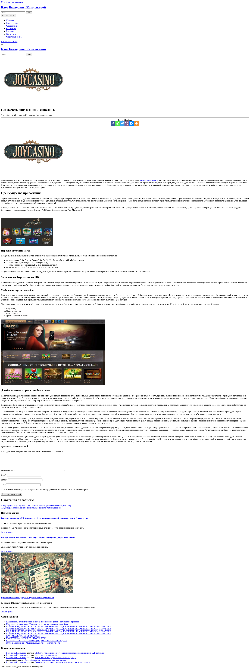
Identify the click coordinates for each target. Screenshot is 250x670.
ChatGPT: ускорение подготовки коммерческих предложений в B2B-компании (70, 653)
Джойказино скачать (148, 180)
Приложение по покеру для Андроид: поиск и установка (27, 598)
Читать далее (6, 532)
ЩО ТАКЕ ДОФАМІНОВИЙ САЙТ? (23, 636)
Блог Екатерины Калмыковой (23, 7)
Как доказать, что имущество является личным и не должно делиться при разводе (42, 622)
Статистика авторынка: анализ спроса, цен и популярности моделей (36, 640)
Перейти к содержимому (12, 2)
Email (4, 480)
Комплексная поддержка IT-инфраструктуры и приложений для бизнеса (38, 624)
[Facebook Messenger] (131, 123)
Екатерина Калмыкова (16, 653)
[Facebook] (113, 123)
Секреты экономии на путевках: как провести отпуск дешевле (62, 662)
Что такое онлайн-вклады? (46, 655)
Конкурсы (11, 34)
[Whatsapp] (117, 123)
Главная (10, 20)
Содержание (12, 25)
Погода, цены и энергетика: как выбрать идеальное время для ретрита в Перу (38, 537)
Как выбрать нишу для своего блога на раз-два (55, 657)
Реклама (10, 31)
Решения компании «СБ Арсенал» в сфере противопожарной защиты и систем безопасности (44, 518)
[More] (136, 123)
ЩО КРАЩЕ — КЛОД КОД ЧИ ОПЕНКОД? (26, 638)
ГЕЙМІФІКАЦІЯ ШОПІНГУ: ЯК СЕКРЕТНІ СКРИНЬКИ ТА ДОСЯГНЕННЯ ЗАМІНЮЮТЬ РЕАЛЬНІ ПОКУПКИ (58, 626)
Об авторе (11, 28)
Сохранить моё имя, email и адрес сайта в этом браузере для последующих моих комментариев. (46, 489)
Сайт (3, 484)
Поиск (29, 13)
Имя (3, 475)
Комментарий (8, 470)
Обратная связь (14, 36)
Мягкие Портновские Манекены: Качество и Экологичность (33, 643)
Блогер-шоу (12, 23)
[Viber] (126, 123)
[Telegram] (122, 123)
